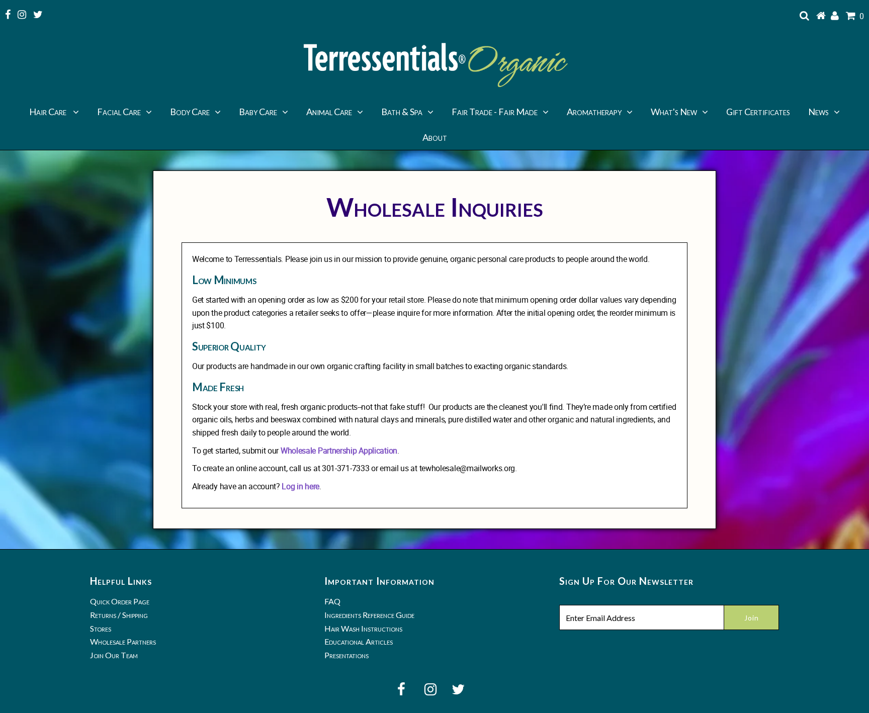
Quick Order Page (119, 601)
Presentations (346, 655)
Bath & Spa (401, 111)
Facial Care (119, 111)
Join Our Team (114, 655)
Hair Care (48, 111)
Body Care (190, 111)
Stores (100, 628)
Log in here (300, 486)
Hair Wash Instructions (363, 628)
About (434, 137)
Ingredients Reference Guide (369, 614)
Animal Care (329, 111)
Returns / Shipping (119, 614)
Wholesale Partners (123, 641)
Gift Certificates (758, 111)
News (818, 111)
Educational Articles (358, 641)
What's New (674, 111)
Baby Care (258, 111)
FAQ (332, 601)
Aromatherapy (594, 111)
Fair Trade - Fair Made (495, 111)
